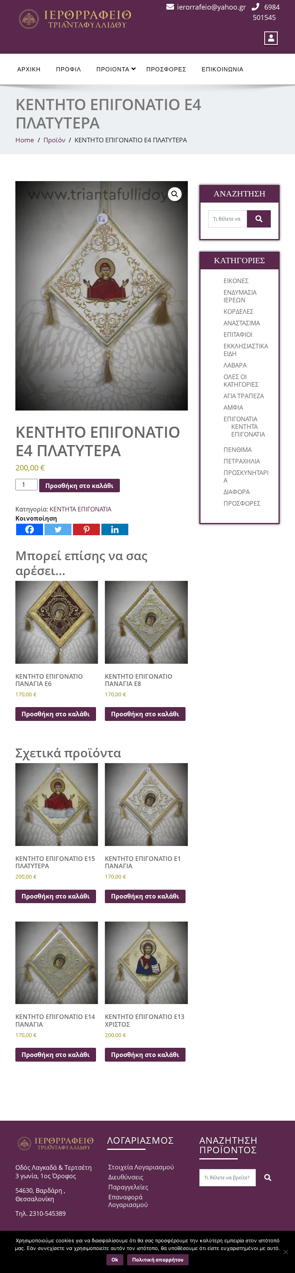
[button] (175, 194)
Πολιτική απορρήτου (158, 1260)
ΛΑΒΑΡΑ (235, 365)
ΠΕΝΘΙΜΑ (238, 449)
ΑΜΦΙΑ (233, 407)
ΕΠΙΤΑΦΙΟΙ (238, 334)
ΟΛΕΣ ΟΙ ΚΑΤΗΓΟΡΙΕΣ (241, 380)
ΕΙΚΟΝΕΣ (236, 281)
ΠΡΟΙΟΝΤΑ (112, 69)
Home (24, 139)
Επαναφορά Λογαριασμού (128, 1201)
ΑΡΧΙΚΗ (29, 69)
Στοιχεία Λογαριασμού (141, 1167)
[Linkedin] (114, 529)
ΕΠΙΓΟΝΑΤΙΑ (240, 419)
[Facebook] (29, 529)
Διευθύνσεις (125, 1177)
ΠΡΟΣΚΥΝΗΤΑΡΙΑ (246, 476)
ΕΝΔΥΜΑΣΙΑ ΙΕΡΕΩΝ (240, 296)
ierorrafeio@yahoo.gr (211, 7)
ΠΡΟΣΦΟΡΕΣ (166, 69)
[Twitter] (58, 529)
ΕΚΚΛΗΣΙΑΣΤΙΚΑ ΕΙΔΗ (246, 350)
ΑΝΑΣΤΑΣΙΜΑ (242, 323)
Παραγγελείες (128, 1187)
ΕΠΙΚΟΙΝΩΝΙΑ (223, 69)
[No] (285, 1252)
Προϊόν (54, 139)
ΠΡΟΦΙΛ (68, 69)
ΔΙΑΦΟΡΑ (237, 492)
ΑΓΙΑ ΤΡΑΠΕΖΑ (244, 396)
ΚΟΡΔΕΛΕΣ (239, 311)
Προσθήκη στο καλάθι (79, 485)
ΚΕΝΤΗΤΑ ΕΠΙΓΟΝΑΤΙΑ (80, 509)
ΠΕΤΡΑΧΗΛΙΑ (242, 461)
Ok (114, 1260)
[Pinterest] (86, 529)
